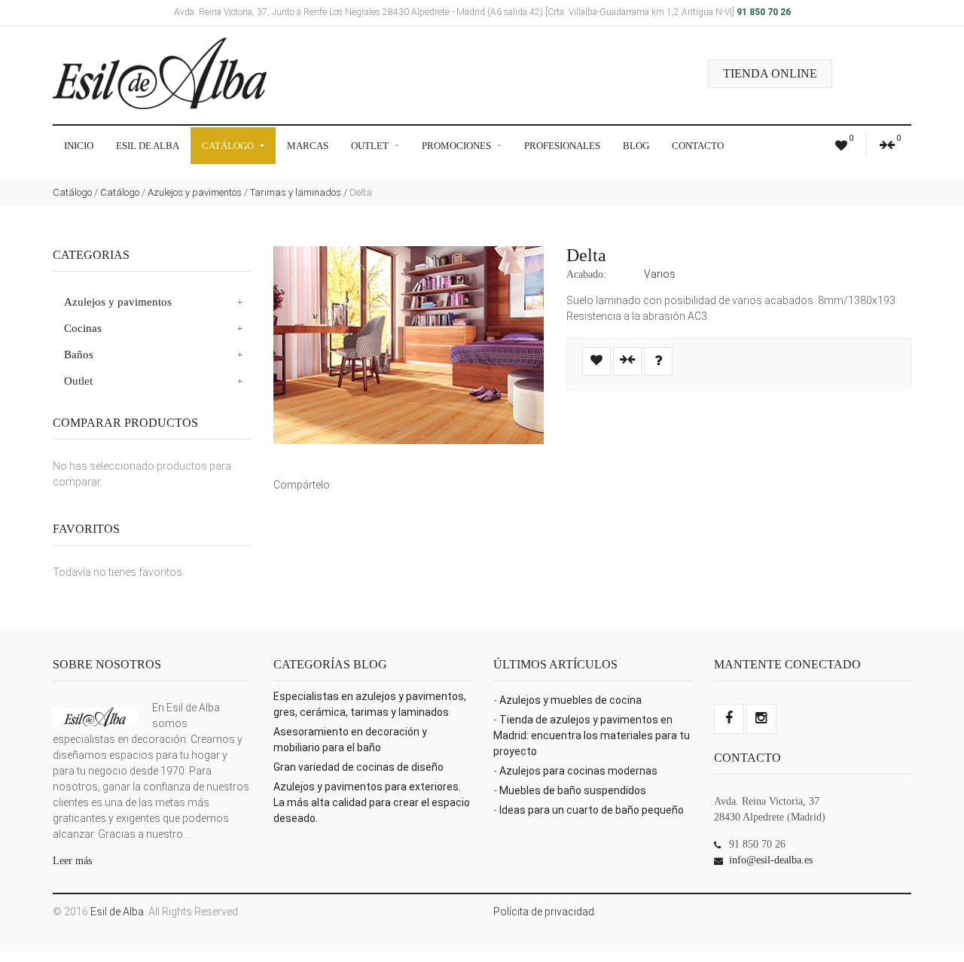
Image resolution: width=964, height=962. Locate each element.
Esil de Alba (147, 145)
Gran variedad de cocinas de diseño (358, 767)
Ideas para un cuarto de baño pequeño (591, 810)
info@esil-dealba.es (771, 860)
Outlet (371, 145)
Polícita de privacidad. (544, 912)
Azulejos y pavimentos (195, 192)
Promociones (457, 145)
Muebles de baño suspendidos (572, 790)
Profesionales (562, 145)
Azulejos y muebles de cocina (570, 700)
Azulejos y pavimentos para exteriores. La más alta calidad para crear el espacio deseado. (371, 802)
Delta (586, 255)
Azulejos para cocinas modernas (578, 771)
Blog (636, 145)
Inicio (78, 145)
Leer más (72, 860)
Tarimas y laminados (295, 192)
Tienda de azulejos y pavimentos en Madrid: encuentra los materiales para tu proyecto (591, 735)
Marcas (307, 145)
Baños (78, 355)
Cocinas (83, 328)
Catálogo (229, 145)
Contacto (698, 145)
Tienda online (770, 73)
